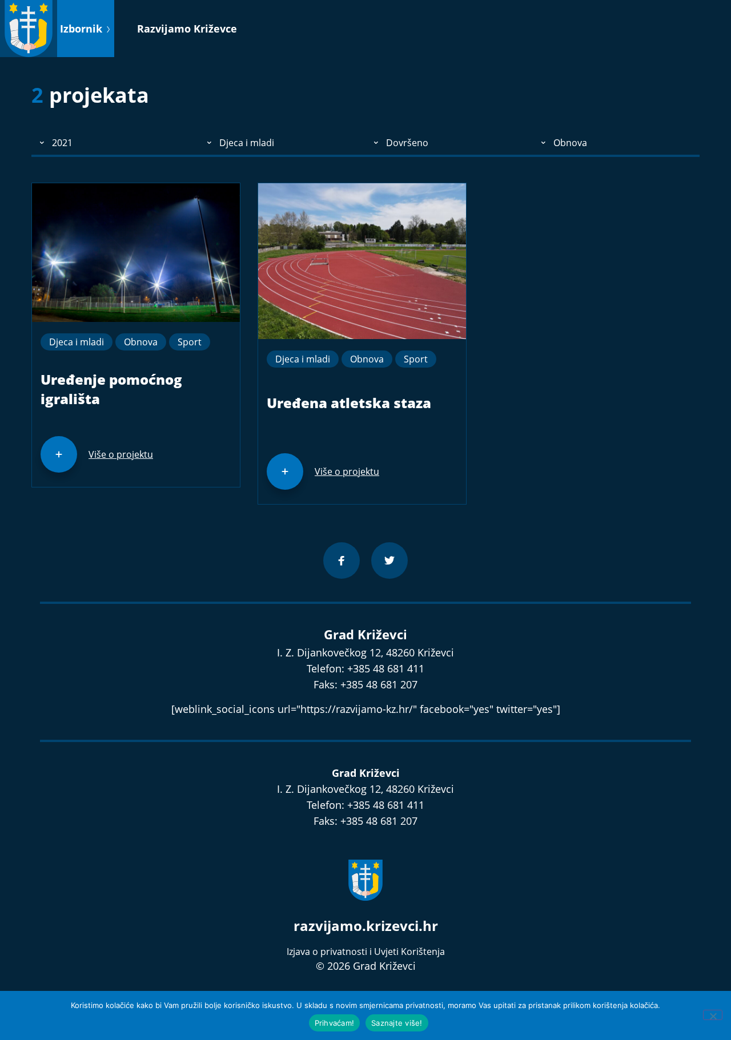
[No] (712, 1015)
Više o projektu (121, 454)
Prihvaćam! (335, 1022)
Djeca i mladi (76, 342)
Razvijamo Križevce (187, 28)
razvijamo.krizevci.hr (366, 925)
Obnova (141, 342)
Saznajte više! (397, 1022)
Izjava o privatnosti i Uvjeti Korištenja (366, 951)
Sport (190, 342)
